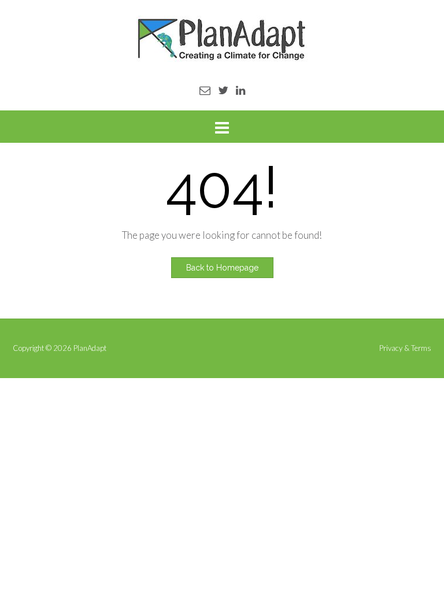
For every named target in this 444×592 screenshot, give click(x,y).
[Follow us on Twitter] (223, 90)
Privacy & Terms (405, 348)
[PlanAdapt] (222, 39)
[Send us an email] (204, 90)
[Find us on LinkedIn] (240, 90)
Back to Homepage (222, 267)
